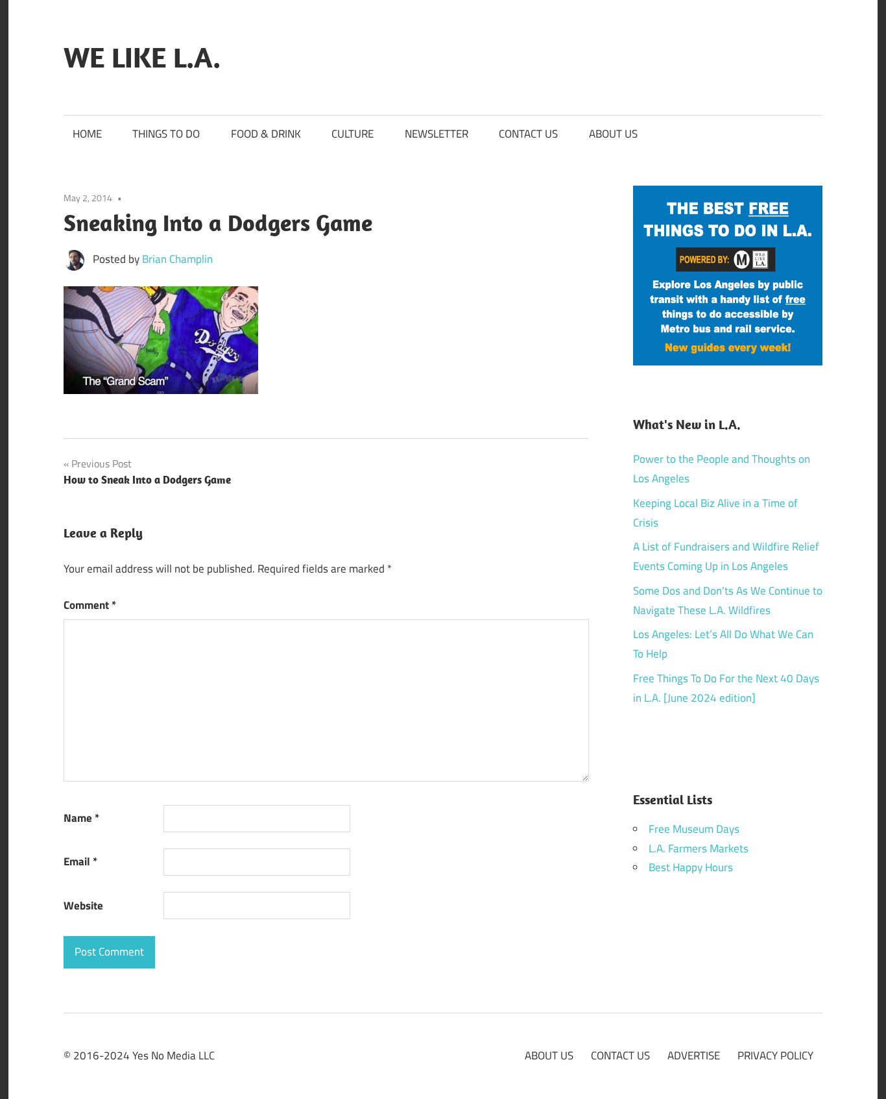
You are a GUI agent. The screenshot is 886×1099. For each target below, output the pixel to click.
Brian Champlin (177, 259)
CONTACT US (528, 133)
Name (81, 817)
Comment (90, 605)
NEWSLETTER (436, 133)
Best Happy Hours (691, 867)
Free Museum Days (694, 829)
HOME (87, 133)
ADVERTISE (693, 1055)
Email (80, 861)
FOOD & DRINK (266, 133)
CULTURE (352, 133)
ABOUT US (613, 133)
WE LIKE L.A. (142, 57)
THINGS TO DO (166, 133)
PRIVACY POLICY (775, 1055)
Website (83, 905)
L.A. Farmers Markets (698, 848)
